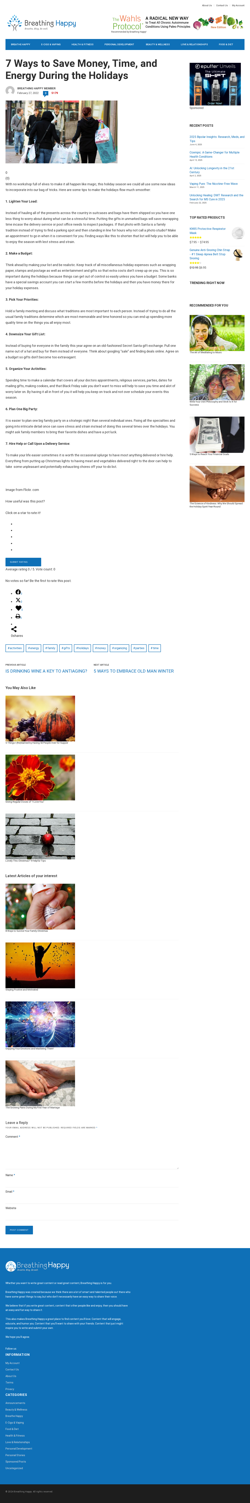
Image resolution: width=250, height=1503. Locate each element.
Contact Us (222, 5)
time (156, 648)
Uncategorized (14, 1468)
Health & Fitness (83, 44)
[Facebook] (6, 5)
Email (9, 1191)
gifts (67, 648)
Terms (9, 1382)
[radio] (95, 524)
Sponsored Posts (15, 1461)
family (51, 648)
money (101, 648)
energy (34, 648)
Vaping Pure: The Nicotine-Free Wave (214, 183)
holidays (83, 648)
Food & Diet (226, 44)
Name (10, 1175)
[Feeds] (24, 1348)
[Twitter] (8, 5)
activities (16, 648)
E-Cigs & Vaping (51, 44)
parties (139, 648)
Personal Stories (15, 1455)
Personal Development (119, 44)
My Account (238, 5)
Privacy (9, 1389)
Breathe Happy (20, 44)
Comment (12, 1136)
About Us (207, 5)
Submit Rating (19, 562)
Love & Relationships (194, 44)
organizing (120, 648)
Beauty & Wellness (158, 44)
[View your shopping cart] (233, 55)
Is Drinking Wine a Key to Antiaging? (46, 671)
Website (10, 1208)
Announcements (15, 1403)
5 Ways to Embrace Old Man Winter (134, 671)
